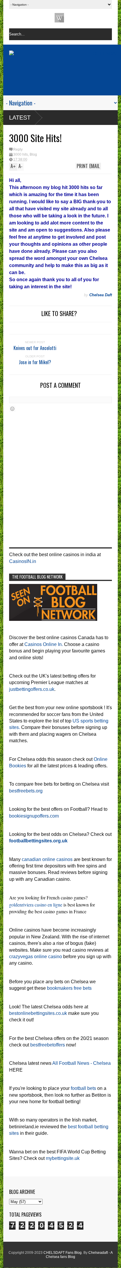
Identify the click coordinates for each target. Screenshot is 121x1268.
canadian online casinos (47, 859)
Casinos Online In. (43, 644)
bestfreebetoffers (47, 1044)
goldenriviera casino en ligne (35, 904)
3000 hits (20, 154)
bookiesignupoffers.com (34, 815)
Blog (33, 154)
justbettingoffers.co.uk (31, 689)
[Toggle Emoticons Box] (12, 409)
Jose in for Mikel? (35, 362)
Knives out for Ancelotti (35, 347)
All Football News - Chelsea (81, 1063)
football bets (83, 1088)
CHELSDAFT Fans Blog (62, 1253)
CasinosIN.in (22, 561)
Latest (20, 117)
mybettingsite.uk (63, 1158)
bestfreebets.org (26, 790)
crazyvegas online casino (35, 956)
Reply (18, 149)
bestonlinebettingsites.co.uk (38, 1013)
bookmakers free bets (69, 988)
